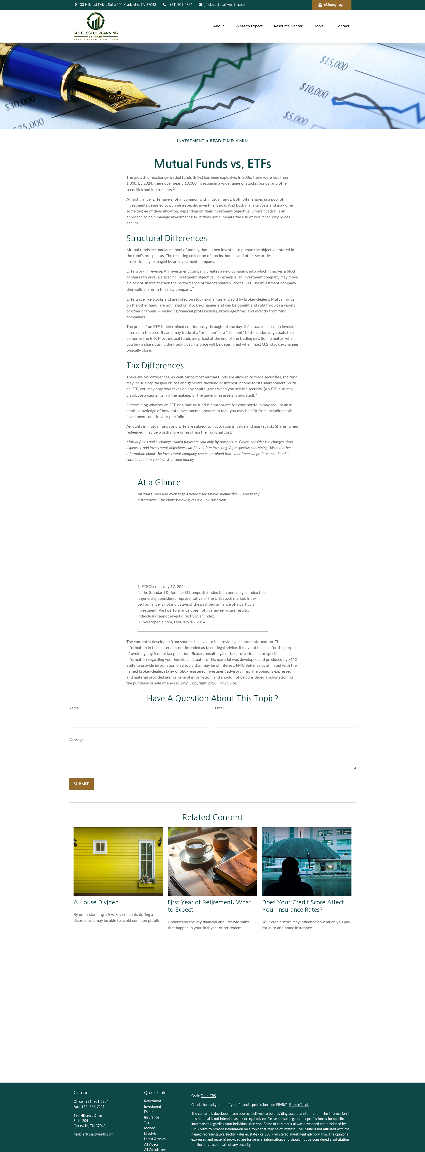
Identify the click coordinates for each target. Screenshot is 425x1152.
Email (219, 708)
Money (149, 1128)
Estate (148, 1112)
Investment (152, 1106)
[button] (218, 26)
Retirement (152, 1101)
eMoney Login (334, 5)
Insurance (151, 1117)
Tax (146, 1123)
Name (74, 708)
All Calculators (155, 1150)
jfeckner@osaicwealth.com (225, 5)
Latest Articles (155, 1139)
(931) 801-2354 (180, 5)
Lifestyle (150, 1134)
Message (76, 740)
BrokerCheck (299, 1105)
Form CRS (208, 1096)
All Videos (151, 1144)
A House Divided (96, 902)
